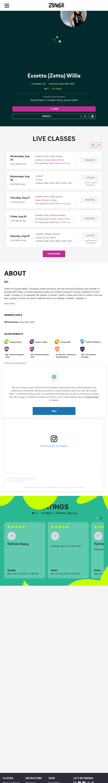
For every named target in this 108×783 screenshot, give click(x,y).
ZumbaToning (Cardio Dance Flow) (52, 219)
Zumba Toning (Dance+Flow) (49, 160)
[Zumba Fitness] (56, 5)
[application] (54, 391)
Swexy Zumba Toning (46, 200)
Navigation (6, 6)
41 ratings (57, 88)
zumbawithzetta (50, 487)
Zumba (39, 179)
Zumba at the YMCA (46, 237)
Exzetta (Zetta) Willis (32, 487)
